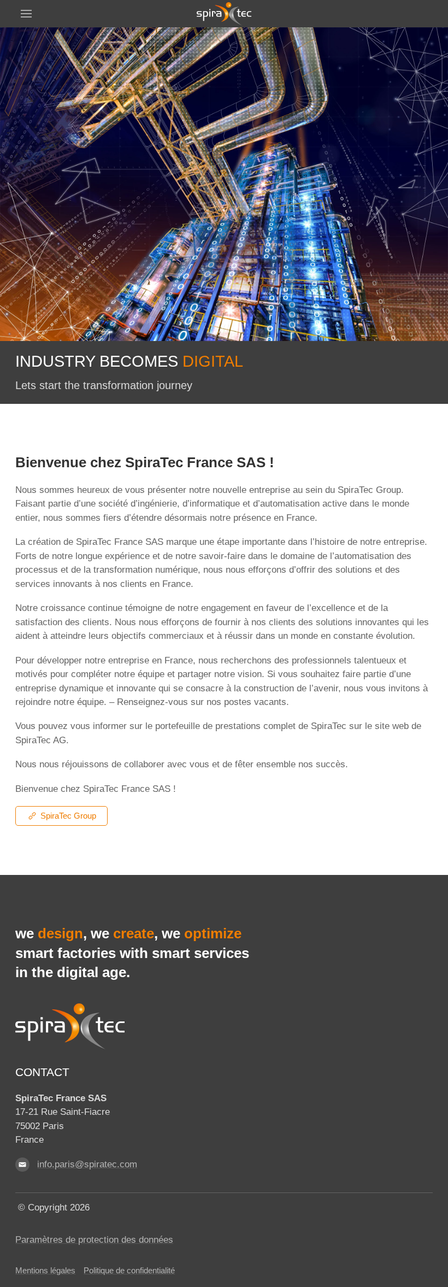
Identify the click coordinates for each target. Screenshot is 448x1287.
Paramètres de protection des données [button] (94, 1240)
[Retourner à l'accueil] (224, 13)
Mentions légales (45, 1270)
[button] (26, 13)
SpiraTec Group (68, 816)
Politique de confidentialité (129, 1270)
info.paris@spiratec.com (87, 1164)
